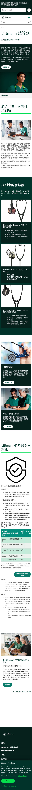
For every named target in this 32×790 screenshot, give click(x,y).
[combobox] (16, 22)
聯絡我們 (6, 67)
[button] (8, 786)
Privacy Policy (22, 776)
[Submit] (29, 22)
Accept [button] (8, 781)
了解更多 (8, 426)
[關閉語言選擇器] (29, 3)
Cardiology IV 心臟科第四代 (9, 747)
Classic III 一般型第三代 (8, 750)
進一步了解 (8, 382)
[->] (29, 10)
